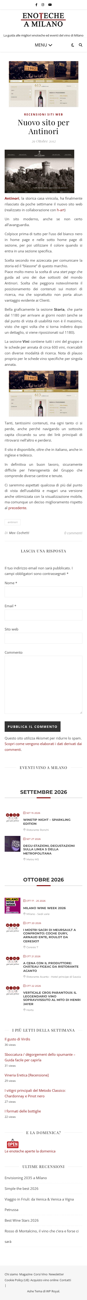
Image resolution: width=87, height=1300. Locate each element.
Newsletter (56, 1274)
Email (10, 606)
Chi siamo (11, 1274)
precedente (17, 507)
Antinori (12, 198)
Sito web (11, 629)
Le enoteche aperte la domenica (30, 1151)
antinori (13, 522)
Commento (14, 652)
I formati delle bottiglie (23, 1111)
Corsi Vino (41, 1274)
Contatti (65, 1280)
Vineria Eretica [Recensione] (27, 1075)
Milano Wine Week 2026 (44, 908)
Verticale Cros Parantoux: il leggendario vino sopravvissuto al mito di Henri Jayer (52, 998)
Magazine (25, 1274)
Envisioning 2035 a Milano (26, 1177)
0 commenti (73, 533)
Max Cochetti (19, 533)
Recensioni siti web (43, 114)
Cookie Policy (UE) (17, 1280)
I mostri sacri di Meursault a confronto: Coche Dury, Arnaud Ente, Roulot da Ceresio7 (49, 935)
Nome (11, 583)
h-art (60, 210)
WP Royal (52, 1291)
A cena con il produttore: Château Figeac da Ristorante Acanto (51, 967)
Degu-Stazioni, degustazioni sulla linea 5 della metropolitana (49, 849)
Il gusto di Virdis (17, 1039)
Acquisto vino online (44, 1280)
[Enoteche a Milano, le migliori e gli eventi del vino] (43, 19)
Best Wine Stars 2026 (22, 1220)
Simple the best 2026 (22, 1188)
